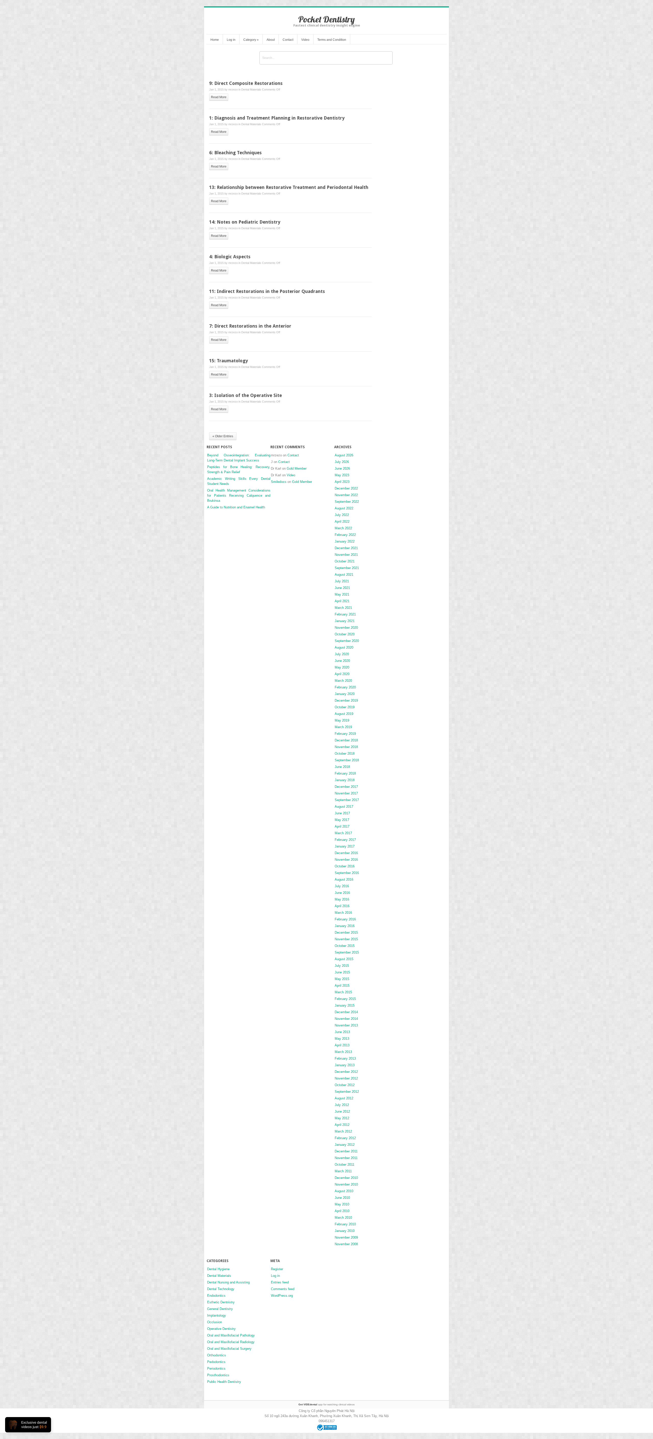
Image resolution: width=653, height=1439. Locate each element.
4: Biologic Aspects (229, 256)
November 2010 (346, 1184)
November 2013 (346, 1025)
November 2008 (346, 1244)
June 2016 (342, 893)
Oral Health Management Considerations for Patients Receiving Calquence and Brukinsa (238, 496)
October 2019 (345, 707)
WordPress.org (282, 1295)
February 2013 (345, 1058)
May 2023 (342, 475)
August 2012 (344, 1098)
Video (305, 40)
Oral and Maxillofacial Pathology (231, 1335)
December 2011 (346, 1151)
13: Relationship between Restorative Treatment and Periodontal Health (288, 187)
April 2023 (342, 482)
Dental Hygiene (218, 1269)
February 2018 (345, 773)
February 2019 (345, 734)
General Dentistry (220, 1309)
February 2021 (345, 614)
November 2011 (346, 1158)
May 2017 (342, 820)
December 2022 (346, 488)
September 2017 (347, 800)
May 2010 (342, 1204)
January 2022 (345, 541)
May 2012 (342, 1118)
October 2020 (345, 634)
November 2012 (346, 1078)
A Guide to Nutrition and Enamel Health (236, 507)
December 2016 (346, 853)
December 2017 (346, 787)
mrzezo (233, 89)
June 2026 (342, 468)
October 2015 (345, 946)
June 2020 (342, 661)
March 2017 (343, 833)
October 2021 (345, 561)
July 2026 (342, 462)
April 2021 (342, 601)
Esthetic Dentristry (221, 1302)
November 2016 (346, 860)
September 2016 (347, 873)
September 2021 (347, 568)
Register (277, 1269)
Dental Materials (251, 89)
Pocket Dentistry (326, 19)
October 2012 (345, 1085)
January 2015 (345, 1005)
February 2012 (345, 1138)
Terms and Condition (331, 40)
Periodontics (216, 1368)
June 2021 (342, 588)
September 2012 (347, 1092)
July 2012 (342, 1105)
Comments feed (282, 1289)
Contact (288, 40)
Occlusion (214, 1322)
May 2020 (342, 667)
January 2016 (345, 926)
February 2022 (345, 535)
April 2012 (342, 1125)
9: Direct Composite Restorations (246, 83)
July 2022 (342, 515)
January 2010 (345, 1231)
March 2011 (343, 1171)
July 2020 (342, 654)
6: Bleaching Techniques (235, 152)
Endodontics (216, 1295)
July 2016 (342, 886)
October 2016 (345, 866)
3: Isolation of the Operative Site (245, 395)
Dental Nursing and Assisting (228, 1282)
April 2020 (342, 674)
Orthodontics (216, 1355)
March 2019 (343, 727)
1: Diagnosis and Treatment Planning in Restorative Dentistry (277, 118)
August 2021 (344, 574)
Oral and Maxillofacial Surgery (229, 1349)
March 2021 (343, 608)
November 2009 (346, 1237)
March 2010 (343, 1217)
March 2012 (343, 1131)
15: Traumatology (228, 360)
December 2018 (346, 740)
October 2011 (344, 1164)
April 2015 (342, 985)
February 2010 (345, 1224)
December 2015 (346, 932)
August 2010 (344, 1191)
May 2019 (342, 720)
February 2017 (345, 840)
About (271, 40)
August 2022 (344, 508)
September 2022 (347, 502)
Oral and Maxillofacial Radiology (231, 1342)
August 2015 (344, 959)
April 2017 (342, 826)
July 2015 (342, 966)
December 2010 (346, 1178)
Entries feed (280, 1282)
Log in (231, 40)
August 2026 (344, 455)
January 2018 (345, 780)
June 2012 (342, 1111)
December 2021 (346, 548)
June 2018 (342, 767)
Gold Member (297, 468)
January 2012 (345, 1145)
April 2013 (342, 1045)
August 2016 (344, 879)
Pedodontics (216, 1362)
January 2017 (345, 846)
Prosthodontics (218, 1375)
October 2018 (345, 753)
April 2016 (342, 906)
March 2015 (343, 992)
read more (219, 97)
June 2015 (342, 972)
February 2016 (345, 919)
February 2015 (345, 999)
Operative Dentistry (221, 1329)
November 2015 (346, 939)
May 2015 (342, 979)
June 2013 (342, 1032)
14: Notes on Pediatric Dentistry (244, 222)
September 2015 (347, 952)
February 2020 (345, 687)
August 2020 (344, 647)
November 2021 (346, 555)
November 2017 (346, 793)
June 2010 (342, 1198)
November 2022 (346, 495)
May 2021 (342, 594)
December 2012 (346, 1072)
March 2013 (343, 1052)
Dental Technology (220, 1289)
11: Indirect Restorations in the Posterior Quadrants (267, 291)
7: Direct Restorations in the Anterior (250, 326)
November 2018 (346, 747)
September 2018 (347, 760)
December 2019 (346, 700)
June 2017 (342, 813)
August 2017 (344, 806)
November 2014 (346, 1019)
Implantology (216, 1315)
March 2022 (343, 528)
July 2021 (342, 581)
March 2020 (343, 681)
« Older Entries (222, 436)
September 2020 (347, 641)
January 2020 (345, 694)
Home (214, 40)
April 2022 (342, 521)
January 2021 (345, 621)
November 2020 (346, 627)
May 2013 (342, 1038)
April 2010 (342, 1211)
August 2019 (344, 714)
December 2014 (346, 1012)
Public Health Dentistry (224, 1382)
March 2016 (343, 913)
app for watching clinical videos (326, 1404)
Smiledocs (278, 482)
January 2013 (345, 1065)
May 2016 (342, 899)
